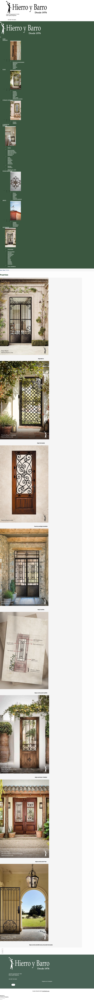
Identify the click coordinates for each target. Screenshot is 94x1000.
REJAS (4, 69)
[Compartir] (3, 998)
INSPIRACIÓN (6, 227)
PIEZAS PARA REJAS (7, 171)
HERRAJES (5, 40)
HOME (4, 39)
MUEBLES (5, 125)
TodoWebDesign (45, 991)
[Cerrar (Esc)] (4, 998)
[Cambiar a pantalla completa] (1, 998)
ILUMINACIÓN (6, 124)
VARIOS (4, 200)
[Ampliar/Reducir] (0, 998)
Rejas (4, 270)
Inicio (1, 270)
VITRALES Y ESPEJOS (8, 100)
